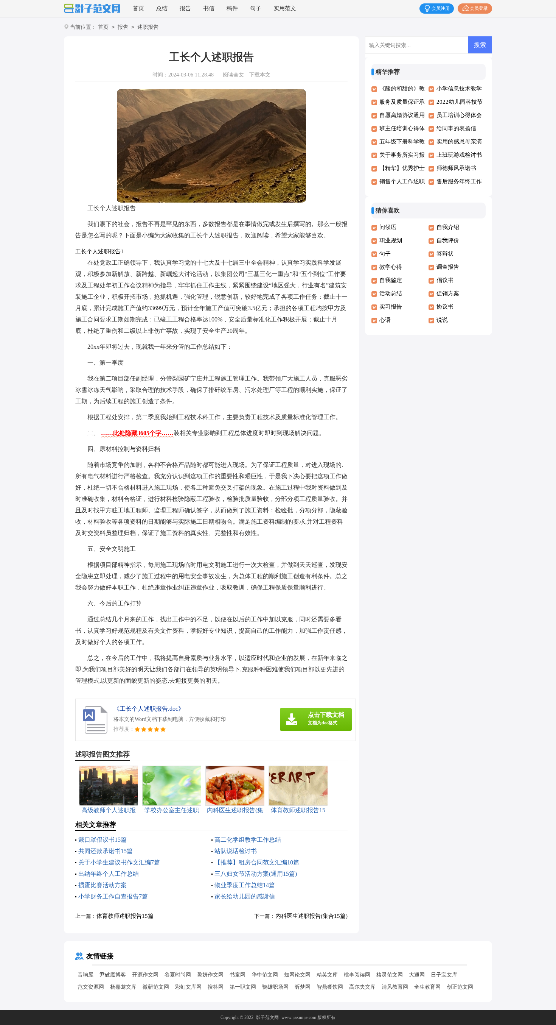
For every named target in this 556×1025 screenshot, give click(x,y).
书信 (208, 8)
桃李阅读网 (357, 975)
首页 (138, 8)
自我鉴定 (390, 280)
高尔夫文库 (362, 987)
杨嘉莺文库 (123, 987)
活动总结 (390, 293)
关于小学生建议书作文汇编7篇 (119, 862)
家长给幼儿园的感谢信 (244, 896)
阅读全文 (233, 75)
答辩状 (444, 254)
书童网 (237, 975)
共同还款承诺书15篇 (105, 851)
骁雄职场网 (275, 987)
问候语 (387, 227)
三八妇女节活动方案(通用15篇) (255, 874)
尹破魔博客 (112, 975)
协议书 (444, 307)
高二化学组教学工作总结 (247, 839)
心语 (385, 320)
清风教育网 (395, 987)
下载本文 (259, 75)
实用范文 (284, 8)
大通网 (417, 975)
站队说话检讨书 (235, 851)
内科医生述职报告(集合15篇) (311, 916)
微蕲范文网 (156, 987)
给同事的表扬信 (456, 128)
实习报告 (390, 307)
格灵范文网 (389, 975)
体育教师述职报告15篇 (125, 916)
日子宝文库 (444, 975)
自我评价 (447, 240)
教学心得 (390, 267)
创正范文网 (460, 987)
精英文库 (327, 975)
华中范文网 (265, 975)
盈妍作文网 (210, 975)
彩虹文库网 (188, 987)
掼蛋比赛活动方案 (102, 885)
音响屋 (85, 975)
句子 (255, 8)
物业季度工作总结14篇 (244, 885)
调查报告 (447, 267)
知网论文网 (297, 975)
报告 (185, 8)
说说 (442, 320)
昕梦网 (303, 987)
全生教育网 (427, 987)
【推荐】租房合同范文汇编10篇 (256, 862)
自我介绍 (447, 227)
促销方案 (447, 293)
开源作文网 (145, 975)
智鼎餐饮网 (330, 987)
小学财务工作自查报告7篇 (113, 896)
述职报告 (147, 27)
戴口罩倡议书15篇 (102, 839)
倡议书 (444, 280)
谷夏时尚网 (178, 975)
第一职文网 (243, 987)
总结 (162, 8)
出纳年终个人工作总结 (108, 874)
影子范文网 (267, 1017)
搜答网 (216, 987)
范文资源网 (91, 987)
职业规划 (390, 240)
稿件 (232, 8)
